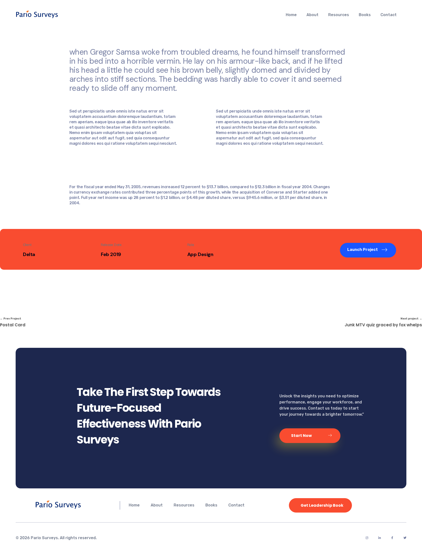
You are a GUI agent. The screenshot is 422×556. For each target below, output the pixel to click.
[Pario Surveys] (51, 14)
